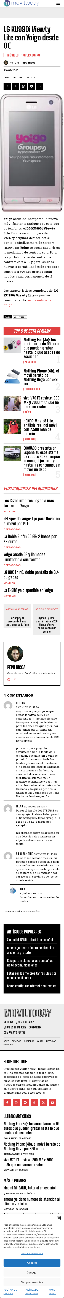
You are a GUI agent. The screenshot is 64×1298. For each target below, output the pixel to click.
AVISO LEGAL (52, 1291)
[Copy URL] (39, 86)
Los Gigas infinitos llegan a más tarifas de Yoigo (29, 503)
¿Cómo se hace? (13, 1193)
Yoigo (22, 317)
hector (20, 703)
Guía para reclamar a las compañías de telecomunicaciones (30, 962)
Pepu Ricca (28, 62)
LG (15, 317)
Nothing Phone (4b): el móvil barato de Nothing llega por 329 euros (41, 377)
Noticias (30, 439)
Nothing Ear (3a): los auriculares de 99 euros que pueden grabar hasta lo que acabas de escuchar (41, 348)
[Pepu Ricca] (7, 62)
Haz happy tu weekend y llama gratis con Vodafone (17, 621)
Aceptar (32, 1262)
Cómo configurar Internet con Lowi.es (31, 986)
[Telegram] (31, 86)
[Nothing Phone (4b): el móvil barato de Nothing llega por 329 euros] (12, 376)
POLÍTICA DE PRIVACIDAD (31, 1291)
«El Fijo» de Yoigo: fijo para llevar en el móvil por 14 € (32, 521)
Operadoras (12, 529)
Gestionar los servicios (32, 1253)
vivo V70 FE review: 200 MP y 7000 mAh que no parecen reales (41, 402)
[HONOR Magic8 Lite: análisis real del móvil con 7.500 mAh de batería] (12, 426)
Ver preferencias (32, 1282)
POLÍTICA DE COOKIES (10, 1291)
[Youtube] (52, 1102)
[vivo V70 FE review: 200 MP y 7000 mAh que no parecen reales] (12, 403)
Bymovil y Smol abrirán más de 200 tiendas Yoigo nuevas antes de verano (47, 624)
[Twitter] (15, 86)
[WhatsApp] (23, 86)
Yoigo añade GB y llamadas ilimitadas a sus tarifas (24, 557)
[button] (58, 1218)
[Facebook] (7, 86)
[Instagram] (8, 678)
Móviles (29, 412)
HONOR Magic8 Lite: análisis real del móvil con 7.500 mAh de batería (40, 427)
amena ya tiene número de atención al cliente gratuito (30, 950)
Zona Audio (31, 362)
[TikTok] (34, 1102)
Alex (22, 889)
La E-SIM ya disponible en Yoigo (28, 590)
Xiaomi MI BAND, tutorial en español (30, 940)
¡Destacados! (32, 389)
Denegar (32, 1272)
